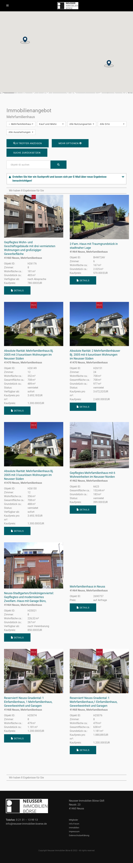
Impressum (74, 831)
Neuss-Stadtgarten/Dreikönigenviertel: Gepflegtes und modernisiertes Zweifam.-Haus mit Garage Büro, (29, 597)
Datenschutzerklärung (79, 835)
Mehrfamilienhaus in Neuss (87, 586)
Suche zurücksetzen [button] (27, 152)
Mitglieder (73, 820)
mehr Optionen (69, 143)
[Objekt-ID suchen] (58, 164)
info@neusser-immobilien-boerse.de (26, 823)
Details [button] (18, 290)
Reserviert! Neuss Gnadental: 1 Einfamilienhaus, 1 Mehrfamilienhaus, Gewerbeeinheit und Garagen (28, 701)
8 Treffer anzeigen (29, 143)
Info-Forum (74, 824)
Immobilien (74, 827)
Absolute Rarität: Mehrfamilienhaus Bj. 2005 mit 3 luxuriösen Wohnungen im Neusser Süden (29, 354)
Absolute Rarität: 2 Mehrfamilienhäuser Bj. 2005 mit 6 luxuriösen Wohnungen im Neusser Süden (95, 354)
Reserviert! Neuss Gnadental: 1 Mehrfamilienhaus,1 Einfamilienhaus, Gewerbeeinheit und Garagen (93, 701)
